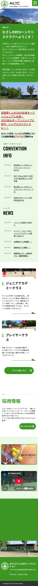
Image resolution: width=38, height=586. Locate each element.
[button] (2, 16)
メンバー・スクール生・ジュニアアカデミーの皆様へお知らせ (23, 233)
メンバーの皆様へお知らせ (23, 223)
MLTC (11, 583)
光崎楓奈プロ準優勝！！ (23, 241)
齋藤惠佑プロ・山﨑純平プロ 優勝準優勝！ (23, 254)
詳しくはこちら (26, 426)
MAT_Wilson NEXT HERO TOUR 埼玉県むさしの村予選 (23, 178)
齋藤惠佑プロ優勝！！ (22, 247)
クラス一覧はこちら (19, 370)
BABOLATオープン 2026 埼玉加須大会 (23, 198)
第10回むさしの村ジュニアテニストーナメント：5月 (23, 189)
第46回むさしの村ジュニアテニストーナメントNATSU (23, 167)
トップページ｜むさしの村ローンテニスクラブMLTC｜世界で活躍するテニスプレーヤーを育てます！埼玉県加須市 (14, 4)
